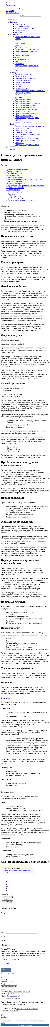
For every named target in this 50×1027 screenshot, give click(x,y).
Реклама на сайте (12, 13)
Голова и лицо (20, 43)
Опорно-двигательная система (27, 138)
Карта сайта (5, 963)
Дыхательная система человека (27, 49)
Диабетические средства (24, 82)
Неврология (19, 32)
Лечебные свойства (14, 173)
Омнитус (15, 196)
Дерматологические (23, 80)
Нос (16, 62)
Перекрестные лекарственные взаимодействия (25, 186)
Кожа (17, 57)
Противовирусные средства (26, 109)
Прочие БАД (20, 143)
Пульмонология (21, 30)
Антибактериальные (23, 74)
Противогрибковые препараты (27, 114)
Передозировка (13, 190)
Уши (16, 70)
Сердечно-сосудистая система (26, 66)
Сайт (3, 941)
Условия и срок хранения (17, 192)
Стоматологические (23, 122)
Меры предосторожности (16, 184)
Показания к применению (17, 169)
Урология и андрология (24, 28)
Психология (19, 64)
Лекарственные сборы (24, 132)
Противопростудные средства (27, 118)
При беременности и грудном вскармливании (24, 179)
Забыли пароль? (13, 996)
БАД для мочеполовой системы (27, 134)
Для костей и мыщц (22, 89)
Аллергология (20, 24)
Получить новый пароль (10, 1011)
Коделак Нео (17, 198)
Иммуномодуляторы (23, 93)
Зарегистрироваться (9, 987)
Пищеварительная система (25, 141)
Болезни (13, 22)
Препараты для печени (24, 101)
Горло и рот (19, 45)
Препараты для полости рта (26, 105)
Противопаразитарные (24, 116)
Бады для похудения (23, 130)
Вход (21, 9)
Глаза (17, 41)
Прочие (18, 120)
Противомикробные (23, 111)
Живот (17, 53)
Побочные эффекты (15, 188)
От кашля (18, 97)
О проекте (10, 11)
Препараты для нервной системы (28, 103)
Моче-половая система (24, 60)
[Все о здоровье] (8, 973)
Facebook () (7, 899)
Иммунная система (22, 128)
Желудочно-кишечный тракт (26, 51)
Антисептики (20, 76)
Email (4, 936)
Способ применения (14, 177)
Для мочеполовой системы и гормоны (30, 91)
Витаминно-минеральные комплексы (30, 126)
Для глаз (18, 84)
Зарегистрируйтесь (22, 1021)
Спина (17, 68)
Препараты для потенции (25, 107)
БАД (12, 124)
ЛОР (17, 95)
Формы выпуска (13, 175)
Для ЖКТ (18, 87)
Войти (3, 1023)
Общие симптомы (22, 55)
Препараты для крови (23, 99)
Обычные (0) (7, 902)
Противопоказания (14, 181)
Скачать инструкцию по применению (22, 200)
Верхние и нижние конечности (27, 37)
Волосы (18, 39)
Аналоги (10, 194)
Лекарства (14, 72)
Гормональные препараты (25, 78)
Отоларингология (22, 26)
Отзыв (3, 913)
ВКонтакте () (8, 897)
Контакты (9, 15)
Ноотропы (19, 136)
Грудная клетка (21, 47)
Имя (3, 932)
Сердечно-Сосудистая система (27, 145)
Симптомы (14, 35)
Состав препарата (13, 171)
